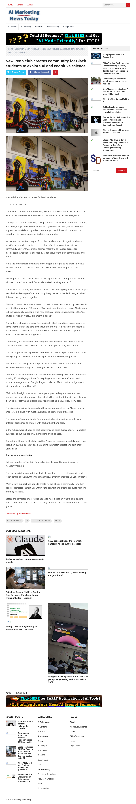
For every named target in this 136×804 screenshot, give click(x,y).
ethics (57, 521)
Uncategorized (44, 788)
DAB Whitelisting (77, 736)
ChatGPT (39, 27)
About (30, 5)
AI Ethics (41, 731)
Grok (40, 765)
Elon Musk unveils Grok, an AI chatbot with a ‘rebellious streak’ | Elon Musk (116, 91)
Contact (20, 5)
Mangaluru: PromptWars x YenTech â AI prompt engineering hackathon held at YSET (68, 679)
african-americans (14, 521)
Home (10, 49)
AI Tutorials (42, 750)
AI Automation (44, 722)
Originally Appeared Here (18, 513)
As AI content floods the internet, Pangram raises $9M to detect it (25, 737)
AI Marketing (26, 27)
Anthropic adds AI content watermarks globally (25, 724)
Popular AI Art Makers (47, 774)
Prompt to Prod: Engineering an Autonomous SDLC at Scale (25, 778)
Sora (40, 784)
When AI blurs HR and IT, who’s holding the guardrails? (25, 766)
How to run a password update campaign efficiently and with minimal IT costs (116, 157)
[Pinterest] (55, 72)
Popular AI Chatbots (46, 779)
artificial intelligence (41, 521)
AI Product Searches (78, 727)
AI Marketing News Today (21, 800)
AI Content (12, 27)
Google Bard (68, 27)
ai (27, 521)
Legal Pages (75, 746)
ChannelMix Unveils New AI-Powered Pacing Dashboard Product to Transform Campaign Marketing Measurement (115, 145)
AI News (41, 741)
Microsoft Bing (53, 27)
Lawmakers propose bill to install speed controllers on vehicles (115, 81)
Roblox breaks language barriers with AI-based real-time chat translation (115, 109)
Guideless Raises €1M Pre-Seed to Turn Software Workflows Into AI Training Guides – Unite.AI (23, 595)
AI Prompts (42, 746)
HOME (10, 5)
